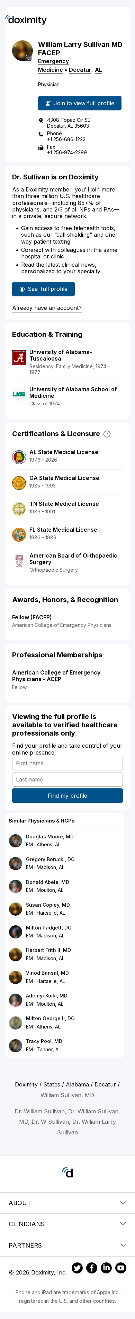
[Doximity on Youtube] (120, 1269)
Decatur (80, 69)
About (20, 1203)
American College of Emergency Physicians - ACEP (56, 675)
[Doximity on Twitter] (77, 1269)
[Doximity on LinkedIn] (106, 1269)
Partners (25, 1245)
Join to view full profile (84, 103)
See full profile (48, 290)
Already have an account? (47, 307)
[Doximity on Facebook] (91, 1269)
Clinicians (27, 1224)
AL (98, 69)
